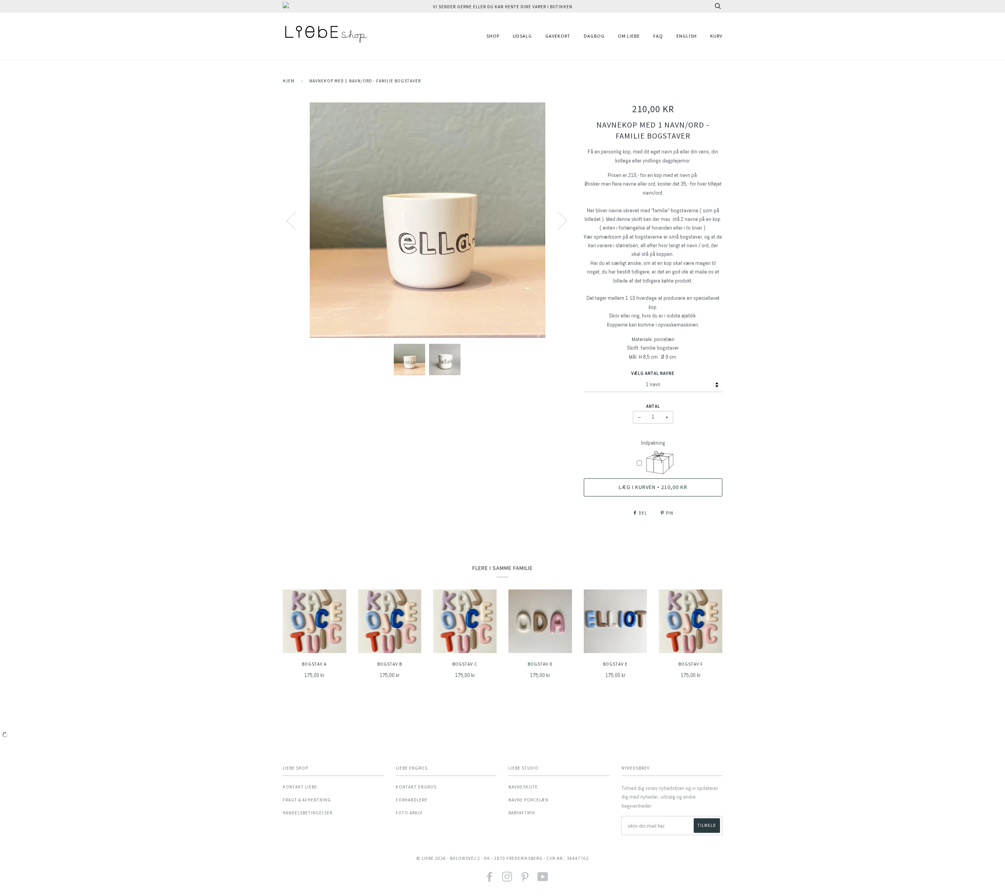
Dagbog (594, 36)
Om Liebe (629, 36)
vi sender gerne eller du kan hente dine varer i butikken (502, 6)
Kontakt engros (416, 787)
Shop (492, 36)
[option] (427, 220)
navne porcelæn (528, 800)
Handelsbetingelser (308, 813)
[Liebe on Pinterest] (525, 879)
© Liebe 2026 (431, 858)
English (686, 36)
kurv (716, 36)
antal (653, 406)
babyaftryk (521, 813)
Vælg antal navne (652, 373)
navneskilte (523, 787)
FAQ (658, 36)
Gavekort (557, 36)
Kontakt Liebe (300, 787)
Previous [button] (296, 220)
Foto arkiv (409, 813)
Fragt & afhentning (307, 800)
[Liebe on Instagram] (507, 879)
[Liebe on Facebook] (489, 879)
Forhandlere (412, 800)
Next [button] (557, 220)
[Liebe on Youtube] (542, 879)
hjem (288, 81)
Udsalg (522, 36)
